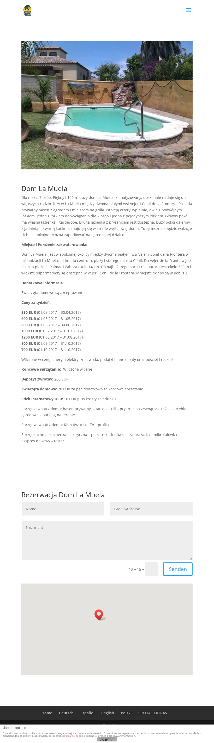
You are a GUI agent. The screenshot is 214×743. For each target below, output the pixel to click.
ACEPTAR (107, 739)
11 (94, 159)
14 (107, 159)
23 (147, 159)
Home (46, 712)
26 (160, 159)
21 (138, 159)
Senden (178, 569)
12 (98, 159)
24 (151, 159)
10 (89, 159)
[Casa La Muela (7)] (107, 167)
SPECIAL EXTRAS (152, 712)
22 (143, 159)
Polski (126, 712)
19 (129, 159)
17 (120, 159)
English (107, 712)
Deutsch (66, 712)
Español (87, 712)
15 (111, 159)
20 (134, 159)
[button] (100, 615)
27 (165, 159)
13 (103, 159)
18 (125, 159)
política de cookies (73, 735)
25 (156, 159)
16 (116, 159)
